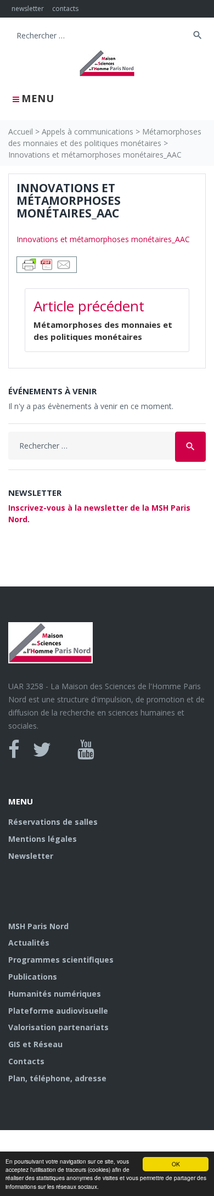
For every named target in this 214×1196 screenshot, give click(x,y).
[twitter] (42, 749)
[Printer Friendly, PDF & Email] (46, 264)
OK (176, 1164)
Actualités (28, 942)
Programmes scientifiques (61, 959)
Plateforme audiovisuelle (58, 1010)
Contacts (26, 1061)
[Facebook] (14, 749)
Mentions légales (42, 839)
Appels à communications (87, 131)
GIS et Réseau (35, 1044)
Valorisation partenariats (58, 1027)
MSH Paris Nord (38, 926)
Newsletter (30, 856)
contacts (65, 8)
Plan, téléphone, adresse (57, 1078)
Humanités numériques (54, 993)
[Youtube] (85, 749)
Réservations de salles (53, 822)
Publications (32, 976)
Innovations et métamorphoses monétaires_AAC (103, 239)
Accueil (20, 131)
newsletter (28, 8)
